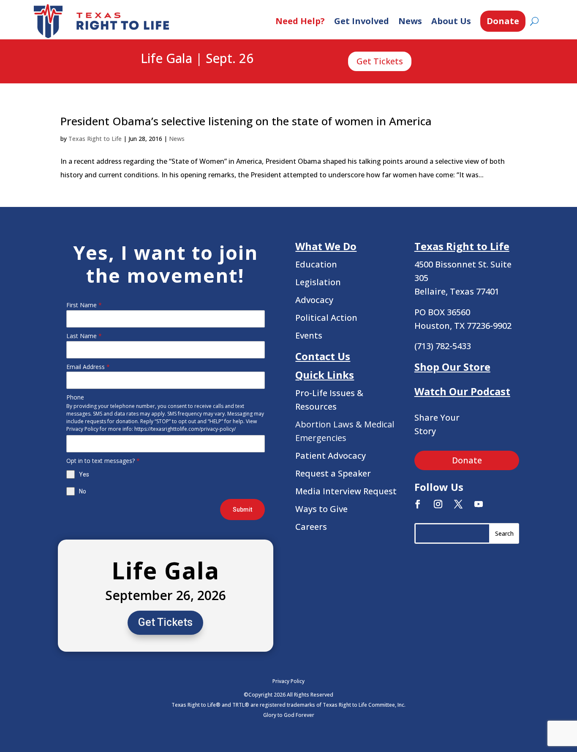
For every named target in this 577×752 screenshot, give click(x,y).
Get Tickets (380, 61)
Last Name (84, 336)
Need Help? (300, 21)
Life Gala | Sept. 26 (197, 59)
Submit (242, 509)
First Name (84, 305)
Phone (75, 397)
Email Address (88, 367)
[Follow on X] (458, 504)
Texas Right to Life (95, 139)
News (410, 21)
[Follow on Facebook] (417, 504)
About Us (451, 21)
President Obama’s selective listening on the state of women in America (246, 121)
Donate (503, 21)
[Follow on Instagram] (438, 504)
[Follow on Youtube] (478, 504)
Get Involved (361, 21)
